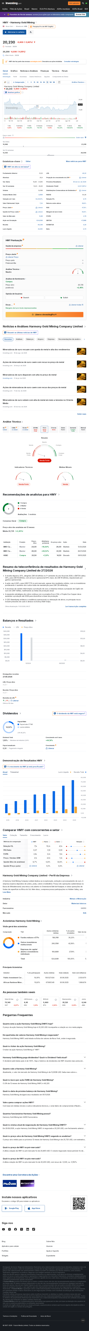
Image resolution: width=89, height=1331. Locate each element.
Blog (3, 1241)
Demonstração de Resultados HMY (22, 760)
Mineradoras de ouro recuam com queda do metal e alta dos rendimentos (36, 349)
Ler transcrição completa (75, 606)
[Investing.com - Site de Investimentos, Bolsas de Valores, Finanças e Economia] (13, 3)
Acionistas (23, 77)
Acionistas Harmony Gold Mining (21, 921)
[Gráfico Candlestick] (5, 82)
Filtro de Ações (16, 9)
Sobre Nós (50, 1241)
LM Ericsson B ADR (30, 999)
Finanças (45, 71)
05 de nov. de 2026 (79, 182)
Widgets (5, 1256)
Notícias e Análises (29, 71)
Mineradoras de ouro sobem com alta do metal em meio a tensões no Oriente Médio (38, 401)
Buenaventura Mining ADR (71, 999)
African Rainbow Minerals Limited (17, 982)
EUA (84, 913)
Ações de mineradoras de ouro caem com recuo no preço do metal (33, 362)
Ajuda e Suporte (52, 1251)
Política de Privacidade (29, 1316)
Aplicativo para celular (10, 1246)
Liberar (34, 866)
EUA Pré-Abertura (47, 9)
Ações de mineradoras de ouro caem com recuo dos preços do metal (34, 387)
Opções (47, 77)
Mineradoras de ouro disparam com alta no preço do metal (29, 375)
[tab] (15, 429)
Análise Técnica (12, 421)
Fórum (65, 71)
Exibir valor (80, 137)
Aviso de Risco (46, 1316)
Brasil (26, 9)
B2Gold (45, 999)
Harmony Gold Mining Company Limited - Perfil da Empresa (36, 875)
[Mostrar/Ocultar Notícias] (59, 82)
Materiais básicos (79, 903)
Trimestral (14, 772)
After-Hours (9, 55)
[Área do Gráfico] (8, 82)
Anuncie (49, 1246)
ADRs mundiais (63, 9)
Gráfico (14, 71)
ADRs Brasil (77, 9)
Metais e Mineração (78, 899)
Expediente (50, 1256)
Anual (5, 772)
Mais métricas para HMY (76, 161)
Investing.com (7, 378)
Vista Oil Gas (9, 999)
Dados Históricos (35, 77)
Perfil (15, 77)
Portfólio (5, 1251)
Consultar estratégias (71, 61)
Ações (5, 9)
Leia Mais (7, 892)
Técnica (55, 71)
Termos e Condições (10, 1316)
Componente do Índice (60, 77)
